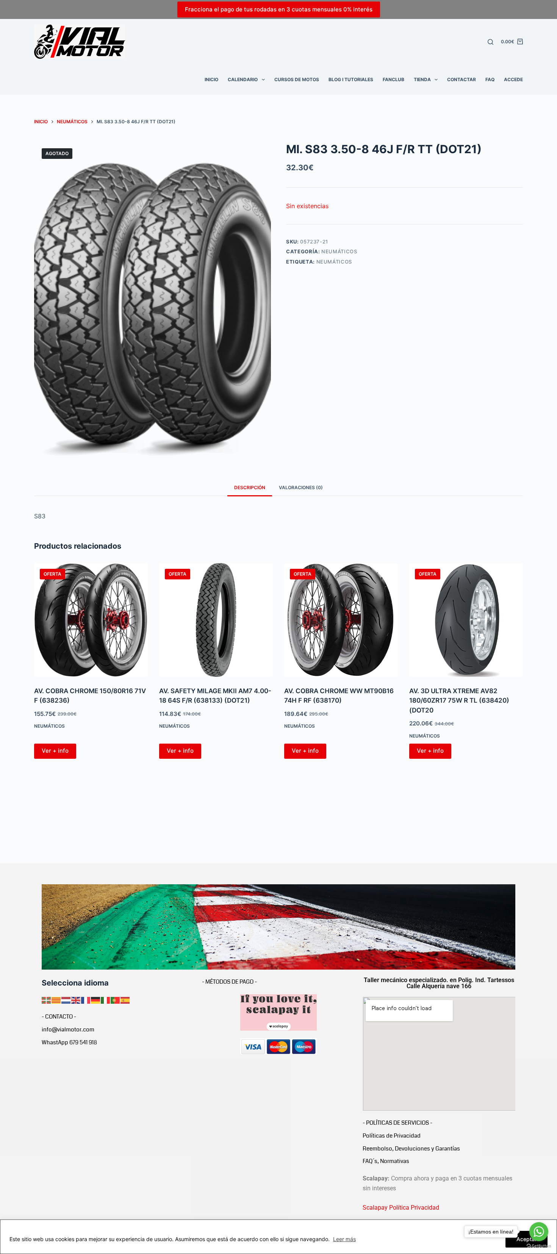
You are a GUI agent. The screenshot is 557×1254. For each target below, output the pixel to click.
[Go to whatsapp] (538, 1231)
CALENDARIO (243, 79)
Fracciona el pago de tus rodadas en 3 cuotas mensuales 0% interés (278, 9)
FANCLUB (393, 79)
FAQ (489, 79)
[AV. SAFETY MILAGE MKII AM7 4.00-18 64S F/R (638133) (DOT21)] (216, 620)
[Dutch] (66, 999)
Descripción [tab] (249, 487)
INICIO (211, 79)
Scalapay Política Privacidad (401, 1207)
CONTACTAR (461, 79)
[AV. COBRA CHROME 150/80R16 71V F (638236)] (91, 620)
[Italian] (106, 999)
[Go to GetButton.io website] (539, 1246)
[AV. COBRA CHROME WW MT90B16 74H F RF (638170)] (341, 620)
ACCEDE (513, 79)
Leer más (344, 1239)
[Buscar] (490, 42)
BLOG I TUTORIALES (351, 79)
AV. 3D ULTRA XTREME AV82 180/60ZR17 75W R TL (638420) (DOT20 (459, 700)
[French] (86, 999)
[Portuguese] (115, 999)
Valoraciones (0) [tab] (301, 487)
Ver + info (55, 750)
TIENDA (422, 79)
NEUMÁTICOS (339, 251)
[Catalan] (56, 999)
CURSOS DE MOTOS (296, 79)
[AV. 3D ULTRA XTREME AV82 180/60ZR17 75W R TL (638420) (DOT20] (466, 620)
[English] (76, 999)
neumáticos (334, 262)
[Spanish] (125, 999)
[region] (278, 1236)
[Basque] (47, 999)
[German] (96, 999)
